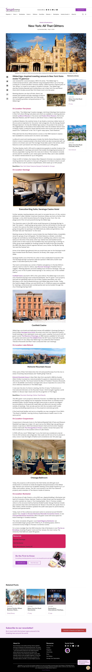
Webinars (35, 14)
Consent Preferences (46, 670)
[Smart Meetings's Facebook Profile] (48, 9)
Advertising (49, 652)
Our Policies (49, 656)
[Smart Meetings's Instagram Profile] (50, 9)
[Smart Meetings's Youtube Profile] (52, 9)
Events (28, 14)
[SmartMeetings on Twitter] (7, 81)
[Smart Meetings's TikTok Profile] (54, 9)
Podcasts (48, 14)
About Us (74, 14)
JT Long (71, 104)
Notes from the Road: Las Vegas (75, 100)
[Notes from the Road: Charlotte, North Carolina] (76, 133)
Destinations (22, 14)
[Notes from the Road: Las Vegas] (76, 87)
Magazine (8, 14)
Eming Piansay (11, 613)
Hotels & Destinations (46, 22)
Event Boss (41, 14)
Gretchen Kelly (43, 29)
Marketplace (56, 14)
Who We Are (49, 645)
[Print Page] (7, 98)
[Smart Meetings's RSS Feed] (57, 9)
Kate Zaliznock (72, 150)
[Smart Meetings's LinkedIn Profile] (46, 9)
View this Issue (34, 562)
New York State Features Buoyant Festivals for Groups (37, 166)
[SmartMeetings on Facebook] (7, 77)
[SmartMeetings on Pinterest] (7, 85)
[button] (88, 668)
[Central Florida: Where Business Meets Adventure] (15, 596)
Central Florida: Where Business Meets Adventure (14, 609)
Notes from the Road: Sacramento (34, 609)
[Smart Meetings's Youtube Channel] (73, 646)
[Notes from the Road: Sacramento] (35, 596)
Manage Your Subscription (53, 658)
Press (47, 654)
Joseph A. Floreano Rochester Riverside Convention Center (40, 514)
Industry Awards (65, 14)
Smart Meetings (13, 10)
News (14, 14)
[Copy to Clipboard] (7, 94)
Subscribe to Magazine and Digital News (73, 630)
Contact (48, 648)
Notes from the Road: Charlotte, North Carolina (75, 146)
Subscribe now (21, 562)
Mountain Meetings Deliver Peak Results (33, 395)
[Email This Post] (7, 90)
